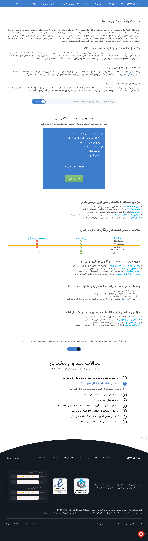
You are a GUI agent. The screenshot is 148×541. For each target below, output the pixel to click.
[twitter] (15, 458)
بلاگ (79, 457)
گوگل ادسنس (126, 74)
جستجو (37, 101)
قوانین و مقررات (92, 457)
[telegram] (8, 458)
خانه (121, 3)
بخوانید (72, 349)
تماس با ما (42, 457)
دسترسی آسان (109, 457)
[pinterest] (18, 458)
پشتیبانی (55, 457)
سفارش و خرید (74, 178)
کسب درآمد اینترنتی (49, 3)
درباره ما (112, 3)
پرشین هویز (138, 485)
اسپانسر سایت (68, 457)
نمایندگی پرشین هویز (71, 3)
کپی (13, 476)
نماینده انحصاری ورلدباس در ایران (108, 52)
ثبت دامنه (125, 299)
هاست (93, 317)
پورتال (33, 3)
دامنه (86, 3)
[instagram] (10, 458)
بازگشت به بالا (143, 438)
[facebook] (12, 458)
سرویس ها (98, 3)
